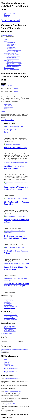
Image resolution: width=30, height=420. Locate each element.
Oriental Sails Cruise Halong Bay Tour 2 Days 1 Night (16, 284)
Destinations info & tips (10, 53)
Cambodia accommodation (11, 316)
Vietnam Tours (11, 42)
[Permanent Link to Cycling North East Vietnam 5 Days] (14, 247)
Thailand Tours (11, 47)
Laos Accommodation (13, 66)
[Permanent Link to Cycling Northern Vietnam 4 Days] (13, 126)
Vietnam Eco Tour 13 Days (15, 148)
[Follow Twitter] (16, 349)
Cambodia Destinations (13, 56)
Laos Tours (10, 45)
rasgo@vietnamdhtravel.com (12, 403)
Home (5, 39)
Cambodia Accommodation (14, 63)
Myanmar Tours (11, 48)
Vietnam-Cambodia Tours (14, 50)
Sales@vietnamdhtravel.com (12, 378)
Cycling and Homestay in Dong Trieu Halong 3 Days (15, 237)
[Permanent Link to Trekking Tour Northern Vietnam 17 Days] (16, 162)
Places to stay (7, 60)
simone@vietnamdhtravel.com (13, 391)
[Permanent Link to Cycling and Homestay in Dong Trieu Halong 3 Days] (16, 232)
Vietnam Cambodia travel (10, 371)
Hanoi (16, 88)
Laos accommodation (9, 318)
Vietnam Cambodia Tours (11, 306)
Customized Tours (9, 68)
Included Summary (9, 107)
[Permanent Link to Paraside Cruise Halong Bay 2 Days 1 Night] (16, 263)
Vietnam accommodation (10, 315)
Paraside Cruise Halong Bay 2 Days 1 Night (16, 268)
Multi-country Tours (12, 51)
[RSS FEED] (24, 349)
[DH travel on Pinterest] (3, 351)
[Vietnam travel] (10, 20)
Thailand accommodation (10, 319)
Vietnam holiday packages (11, 368)
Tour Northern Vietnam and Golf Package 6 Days (16, 188)
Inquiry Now (7, 108)
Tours (5, 41)
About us (6, 16)
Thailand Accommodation (14, 65)
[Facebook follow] (6, 349)
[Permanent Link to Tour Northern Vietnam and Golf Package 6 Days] (16, 183)
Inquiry (2, 120)
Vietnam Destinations (13, 54)
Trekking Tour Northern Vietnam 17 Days (14, 167)
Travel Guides (7, 361)
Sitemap (6, 372)
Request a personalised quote (11, 69)
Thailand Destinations (13, 59)
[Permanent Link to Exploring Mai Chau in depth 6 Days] (14, 216)
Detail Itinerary (8, 105)
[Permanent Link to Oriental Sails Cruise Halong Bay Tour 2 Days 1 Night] (16, 280)
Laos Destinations (12, 57)
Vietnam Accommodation (14, 62)
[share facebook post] (6, 85)
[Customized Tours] (6, 333)
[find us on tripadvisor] (7, 35)
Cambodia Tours (11, 44)
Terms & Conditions (9, 13)
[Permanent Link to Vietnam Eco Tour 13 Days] (12, 144)
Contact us (7, 15)
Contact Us (7, 364)
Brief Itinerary (7, 104)
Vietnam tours (7, 369)
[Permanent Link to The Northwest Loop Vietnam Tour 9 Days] (16, 198)
